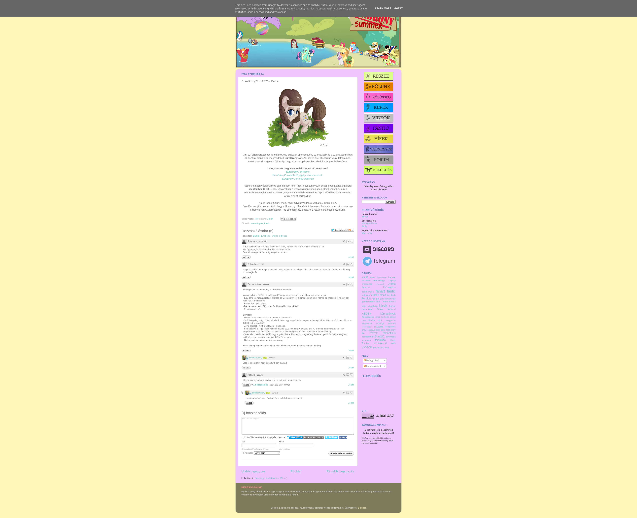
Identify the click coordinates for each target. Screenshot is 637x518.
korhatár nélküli (388, 317)
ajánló (365, 277)
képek (366, 313)
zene (386, 347)
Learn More (383, 8)
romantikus (389, 332)
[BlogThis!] (285, 219)
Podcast (371, 330)
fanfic (391, 291)
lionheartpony (255, 357)
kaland (392, 309)
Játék (380, 309)
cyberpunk (380, 284)
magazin (391, 320)
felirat (374, 294)
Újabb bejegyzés (253, 471)
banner (392, 277)
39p (264, 358)
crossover (367, 284)
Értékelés (265, 236)
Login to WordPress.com (313, 437)
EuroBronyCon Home (298, 171)
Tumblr (365, 343)
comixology (379, 280)
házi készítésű (370, 306)
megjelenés (367, 324)
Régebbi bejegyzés (340, 471)
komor (378, 317)
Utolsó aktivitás (279, 236)
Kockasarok (368, 317)
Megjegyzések (373, 366)
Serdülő (379, 336)
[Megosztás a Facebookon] (291, 219)
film (388, 295)
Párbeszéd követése (351, 230)
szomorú (366, 340)
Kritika (371, 320)
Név (243, 441)
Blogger (362, 508)
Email (281, 441)
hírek (267, 223)
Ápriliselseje (382, 277)
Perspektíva (390, 327)
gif (377, 298)
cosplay (392, 280)
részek (374, 332)
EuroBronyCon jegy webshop (298, 178)
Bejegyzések (373, 360)
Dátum (256, 236)
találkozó (380, 339)
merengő (380, 324)
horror (392, 306)
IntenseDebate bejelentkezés (295, 437)
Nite (256, 219)
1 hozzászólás (261, 385)
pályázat (378, 326)
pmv (364, 330)
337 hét (275, 393)
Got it (398, 8)
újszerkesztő (380, 343)
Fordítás (366, 298)
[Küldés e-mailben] (282, 219)
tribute (393, 340)
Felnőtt (382, 294)
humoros (367, 309)
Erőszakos (389, 287)
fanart (380, 291)
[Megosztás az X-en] (288, 219)
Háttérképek (389, 301)
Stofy (364, 226)
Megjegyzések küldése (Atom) (271, 478)
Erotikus (366, 287)
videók (367, 347)
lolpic (380, 320)
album (372, 277)
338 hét (263, 241)
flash (393, 295)
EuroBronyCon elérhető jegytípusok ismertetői (297, 175)
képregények (388, 313)
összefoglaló (367, 327)
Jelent (351, 257)
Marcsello (367, 233)
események (257, 223)
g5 (373, 298)
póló (378, 330)
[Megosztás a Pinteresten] (294, 219)
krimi (364, 320)
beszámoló (366, 281)
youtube (378, 347)
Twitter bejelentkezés (331, 437)
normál (392, 323)
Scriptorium (368, 336)
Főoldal (296, 471)
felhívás (366, 295)
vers (393, 343)
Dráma (392, 283)
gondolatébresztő (371, 301)
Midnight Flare (369, 223)
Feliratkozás (248, 453)
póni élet (385, 330)
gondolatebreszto (388, 299)
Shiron (365, 216)
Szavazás (391, 336)
